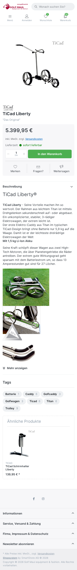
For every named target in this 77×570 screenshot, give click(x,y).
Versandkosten (34, 138)
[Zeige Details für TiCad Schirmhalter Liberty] (21, 444)
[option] (38, 66)
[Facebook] (34, 499)
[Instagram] (43, 499)
